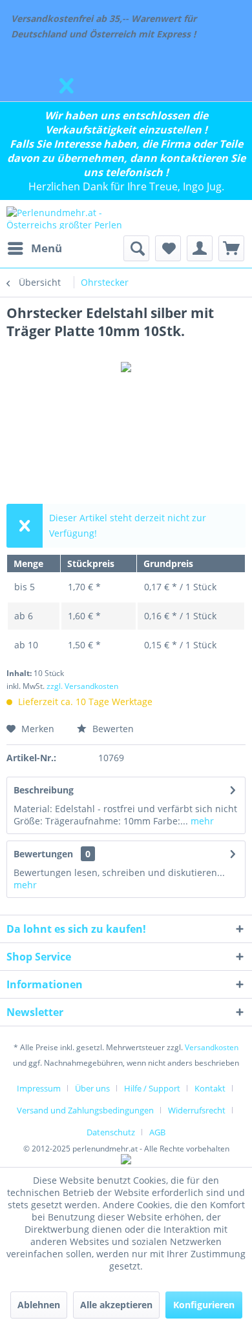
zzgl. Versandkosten (82, 686)
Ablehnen (38, 1305)
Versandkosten (211, 1047)
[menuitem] (34, 248)
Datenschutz (111, 1132)
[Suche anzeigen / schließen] (136, 248)
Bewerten (112, 728)
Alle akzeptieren (116, 1305)
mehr (201, 821)
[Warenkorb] (231, 248)
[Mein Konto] (200, 248)
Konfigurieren (204, 1305)
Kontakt (210, 1088)
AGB (157, 1132)
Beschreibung (44, 790)
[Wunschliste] (168, 248)
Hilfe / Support (152, 1088)
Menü (46, 248)
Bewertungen (43, 854)
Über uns (92, 1088)
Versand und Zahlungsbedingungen (85, 1110)
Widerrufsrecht (197, 1110)
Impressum (39, 1088)
